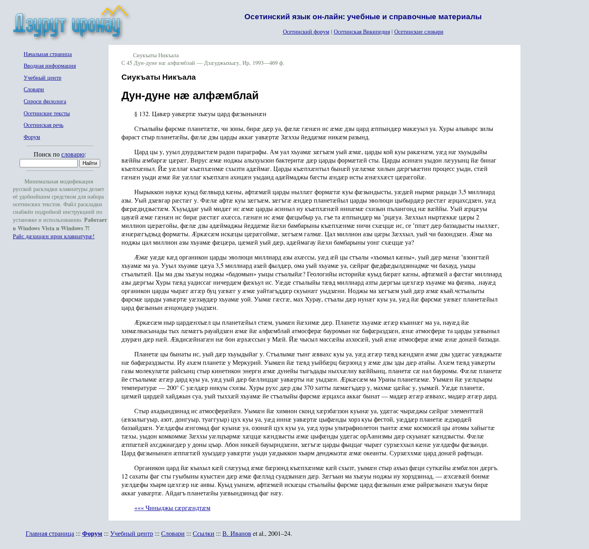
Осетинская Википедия (362, 31)
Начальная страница (48, 54)
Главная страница (50, 533)
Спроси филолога (45, 102)
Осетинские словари (419, 31)
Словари (34, 89)
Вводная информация (50, 66)
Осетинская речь (43, 125)
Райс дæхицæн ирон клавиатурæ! (54, 236)
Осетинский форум (306, 31)
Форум (32, 137)
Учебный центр (42, 78)
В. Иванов (236, 533)
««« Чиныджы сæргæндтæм (172, 507)
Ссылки (203, 533)
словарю (73, 154)
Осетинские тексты (47, 114)
